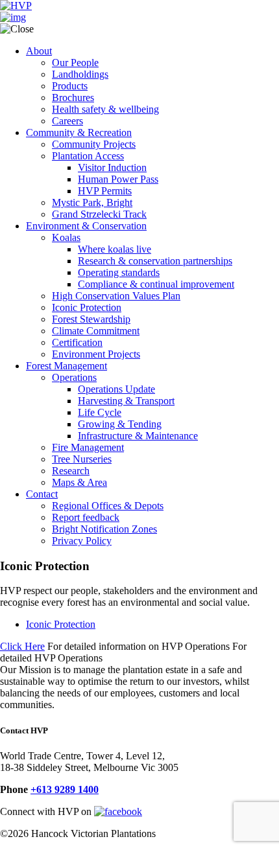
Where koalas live (114, 249)
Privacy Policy (82, 540)
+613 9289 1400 (64, 789)
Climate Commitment (96, 330)
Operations (74, 377)
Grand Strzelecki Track (99, 214)
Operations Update (116, 389)
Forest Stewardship (91, 319)
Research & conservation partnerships (155, 260)
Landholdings (80, 74)
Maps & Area (79, 482)
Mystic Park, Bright (92, 202)
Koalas (66, 237)
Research (71, 470)
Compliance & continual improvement (156, 284)
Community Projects (94, 144)
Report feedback (85, 517)
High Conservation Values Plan (116, 295)
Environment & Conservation (86, 225)
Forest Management (66, 365)
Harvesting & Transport (126, 400)
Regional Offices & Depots (108, 505)
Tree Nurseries (82, 459)
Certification (77, 342)
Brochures (73, 97)
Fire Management (88, 447)
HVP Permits (105, 190)
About (39, 50)
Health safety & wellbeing (105, 109)
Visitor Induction (112, 167)
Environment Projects (96, 354)
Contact (42, 494)
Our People (75, 62)
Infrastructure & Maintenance (138, 435)
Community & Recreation (79, 132)
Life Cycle (99, 412)
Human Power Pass (118, 179)
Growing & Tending (120, 424)
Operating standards (119, 272)
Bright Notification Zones (104, 528)
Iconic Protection (86, 307)
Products (70, 85)
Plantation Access (88, 155)
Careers (67, 120)
